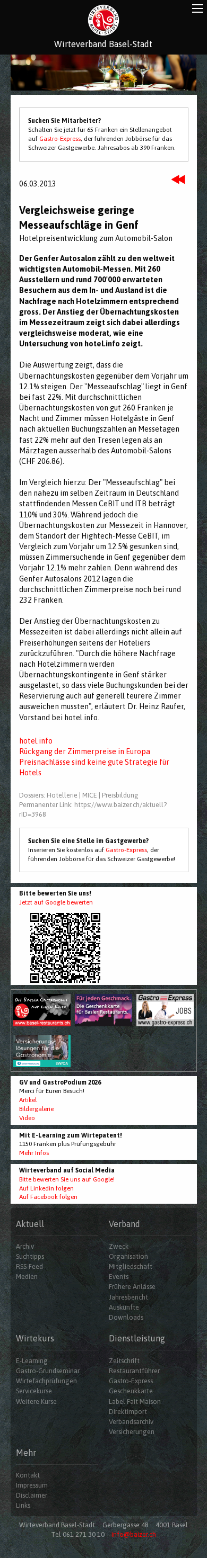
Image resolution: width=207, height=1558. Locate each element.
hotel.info (36, 741)
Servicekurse (34, 1391)
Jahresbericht (128, 1297)
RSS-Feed (29, 1266)
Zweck (118, 1246)
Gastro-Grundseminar (48, 1371)
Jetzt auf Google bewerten (56, 902)
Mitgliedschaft (130, 1266)
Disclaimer (31, 1495)
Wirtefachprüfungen (46, 1381)
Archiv (25, 1246)
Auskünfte (124, 1307)
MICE (89, 795)
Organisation (128, 1256)
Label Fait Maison (135, 1401)
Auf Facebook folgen (48, 1197)
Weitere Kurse (36, 1401)
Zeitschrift (124, 1361)
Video (27, 1118)
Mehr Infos (34, 1153)
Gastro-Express (60, 138)
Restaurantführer (134, 1371)
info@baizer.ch (133, 1534)
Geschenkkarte (131, 1391)
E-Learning (32, 1361)
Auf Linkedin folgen (46, 1188)
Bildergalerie (36, 1109)
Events (118, 1277)
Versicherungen (131, 1432)
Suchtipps (30, 1256)
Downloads (126, 1317)
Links (23, 1505)
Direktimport (128, 1412)
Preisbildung (120, 795)
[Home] (103, 20)
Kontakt (28, 1475)
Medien (27, 1277)
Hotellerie (62, 795)
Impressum (32, 1485)
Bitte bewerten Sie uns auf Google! (67, 1179)
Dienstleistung (137, 1338)
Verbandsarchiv (131, 1422)
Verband (124, 1224)
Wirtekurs (35, 1338)
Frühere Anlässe (132, 1287)
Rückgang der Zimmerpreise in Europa (84, 751)
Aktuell (30, 1224)
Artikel (28, 1100)
